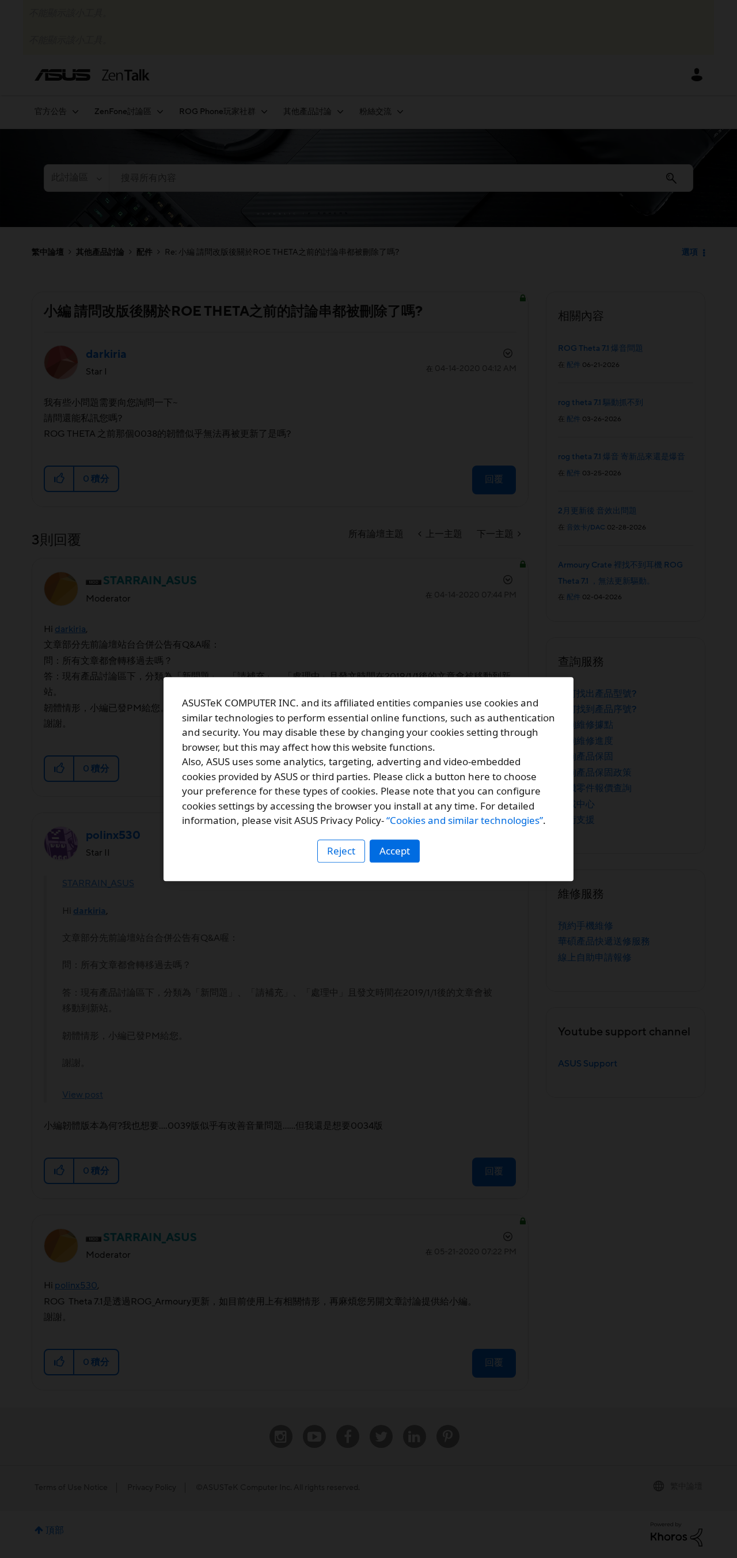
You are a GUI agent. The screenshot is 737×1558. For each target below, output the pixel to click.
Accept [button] (394, 850)
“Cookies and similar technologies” (464, 820)
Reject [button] (341, 850)
